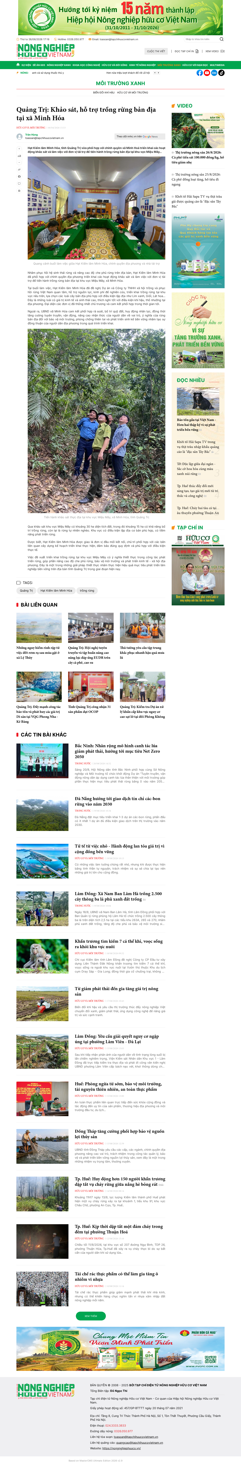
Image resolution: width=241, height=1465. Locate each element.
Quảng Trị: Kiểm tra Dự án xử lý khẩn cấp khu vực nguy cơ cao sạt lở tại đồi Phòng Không (142, 712)
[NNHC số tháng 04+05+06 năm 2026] (198, 604)
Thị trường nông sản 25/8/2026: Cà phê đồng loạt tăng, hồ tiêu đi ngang (196, 179)
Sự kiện (26, 65)
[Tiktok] (221, 73)
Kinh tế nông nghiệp (142, 65)
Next (158, 72)
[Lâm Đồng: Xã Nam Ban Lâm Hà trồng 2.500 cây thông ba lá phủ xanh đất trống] (42, 908)
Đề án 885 (39, 65)
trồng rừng (87, 590)
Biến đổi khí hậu (104, 92)
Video (184, 106)
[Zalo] (214, 73)
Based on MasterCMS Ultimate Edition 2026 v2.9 (95, 1460)
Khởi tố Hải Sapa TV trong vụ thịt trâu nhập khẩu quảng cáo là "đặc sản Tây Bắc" (198, 447)
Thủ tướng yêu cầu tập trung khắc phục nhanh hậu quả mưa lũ (142, 653)
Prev (154, 72)
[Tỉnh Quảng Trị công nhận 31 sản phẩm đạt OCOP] (90, 687)
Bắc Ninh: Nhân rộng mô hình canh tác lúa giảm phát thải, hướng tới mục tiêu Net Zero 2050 (117, 751)
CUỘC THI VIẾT (156, 51)
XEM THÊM (91, 1316)
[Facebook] (200, 73)
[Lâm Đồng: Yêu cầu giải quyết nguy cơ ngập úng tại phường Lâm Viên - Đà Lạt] (42, 1051)
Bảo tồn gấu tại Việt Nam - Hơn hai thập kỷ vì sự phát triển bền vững (196, 425)
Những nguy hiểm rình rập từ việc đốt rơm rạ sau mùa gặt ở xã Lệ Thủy (37, 653)
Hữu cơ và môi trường (132, 92)
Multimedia (217, 65)
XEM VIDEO (212, 51)
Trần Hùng (31, 134)
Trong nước (83, 764)
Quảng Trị (26, 590)
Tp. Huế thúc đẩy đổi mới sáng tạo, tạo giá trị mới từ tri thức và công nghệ (197, 491)
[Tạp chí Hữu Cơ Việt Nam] (45, 58)
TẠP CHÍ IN (190, 528)
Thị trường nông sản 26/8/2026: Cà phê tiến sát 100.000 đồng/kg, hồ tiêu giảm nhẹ (198, 157)
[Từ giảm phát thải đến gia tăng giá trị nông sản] (42, 1003)
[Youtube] (207, 73)
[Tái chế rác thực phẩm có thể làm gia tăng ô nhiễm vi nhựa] (42, 1289)
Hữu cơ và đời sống (114, 65)
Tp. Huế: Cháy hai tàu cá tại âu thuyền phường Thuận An (65, 72)
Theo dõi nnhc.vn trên (129, 136)
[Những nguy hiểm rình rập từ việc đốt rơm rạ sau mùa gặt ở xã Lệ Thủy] (39, 628)
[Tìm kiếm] (221, 39)
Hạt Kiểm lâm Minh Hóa (56, 590)
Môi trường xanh (169, 65)
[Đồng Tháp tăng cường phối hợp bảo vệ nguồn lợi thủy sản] (42, 1146)
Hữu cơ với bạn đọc (195, 65)
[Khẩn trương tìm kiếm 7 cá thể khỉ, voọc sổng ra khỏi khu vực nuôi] (42, 956)
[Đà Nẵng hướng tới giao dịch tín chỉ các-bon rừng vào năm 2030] (42, 813)
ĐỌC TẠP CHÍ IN (184, 51)
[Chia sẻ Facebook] (19, 176)
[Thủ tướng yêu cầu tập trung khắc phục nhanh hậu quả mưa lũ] (142, 628)
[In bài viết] (19, 191)
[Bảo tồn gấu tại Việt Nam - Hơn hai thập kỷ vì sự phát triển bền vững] (198, 401)
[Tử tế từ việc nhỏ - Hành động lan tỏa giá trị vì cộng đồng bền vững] (42, 861)
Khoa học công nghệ (86, 65)
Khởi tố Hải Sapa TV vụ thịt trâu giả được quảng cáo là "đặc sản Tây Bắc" (197, 201)
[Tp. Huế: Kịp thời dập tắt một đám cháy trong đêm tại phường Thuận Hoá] (42, 1241)
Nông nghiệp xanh (59, 65)
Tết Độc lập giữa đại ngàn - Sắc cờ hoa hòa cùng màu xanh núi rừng (196, 469)
